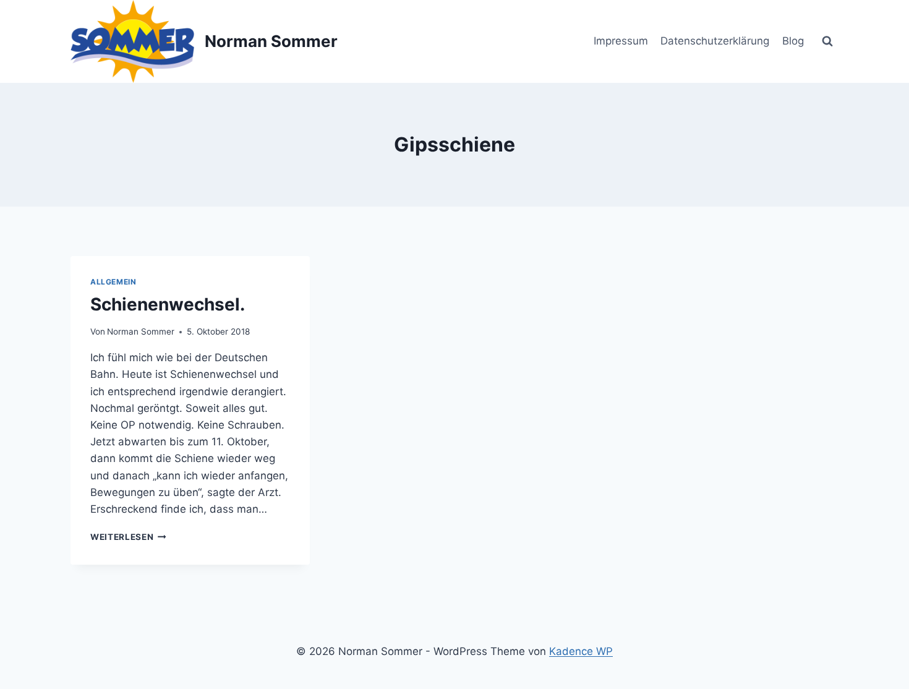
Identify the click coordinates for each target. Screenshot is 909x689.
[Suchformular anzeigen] (827, 41)
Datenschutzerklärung (714, 41)
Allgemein (113, 281)
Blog (793, 41)
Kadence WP (581, 651)
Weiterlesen (128, 537)
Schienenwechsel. (167, 304)
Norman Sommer (140, 331)
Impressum (621, 41)
